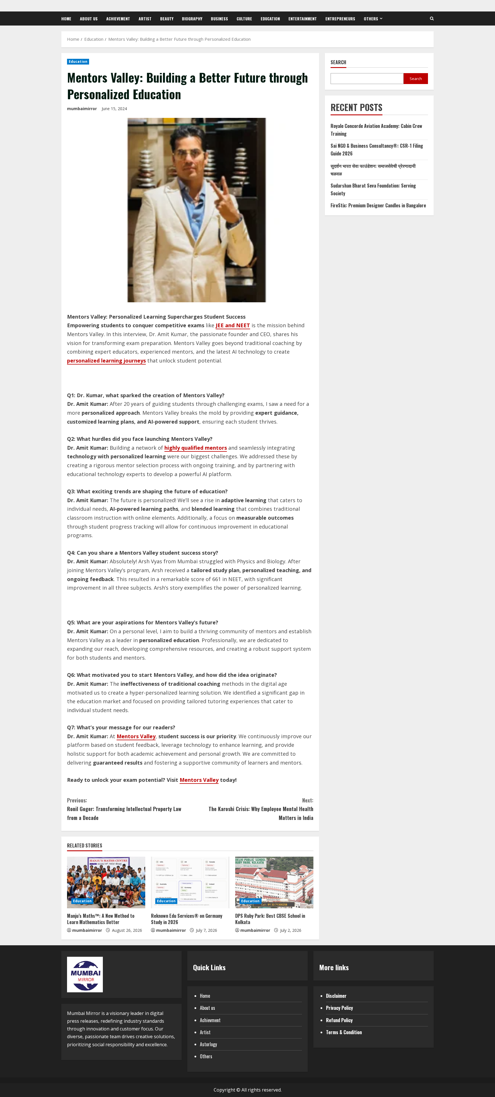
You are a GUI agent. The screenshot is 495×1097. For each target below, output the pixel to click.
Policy (347, 1007)
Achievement (118, 18)
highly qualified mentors (195, 447)
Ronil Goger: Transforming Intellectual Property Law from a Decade (124, 808)
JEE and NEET (233, 325)
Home (66, 18)
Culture (244, 18)
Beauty (166, 18)
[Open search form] (432, 18)
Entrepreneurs (340, 18)
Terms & (334, 1032)
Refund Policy (339, 1020)
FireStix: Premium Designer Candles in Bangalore (378, 205)
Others (371, 18)
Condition (352, 1032)
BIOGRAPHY (192, 18)
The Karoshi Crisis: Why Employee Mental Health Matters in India (261, 808)
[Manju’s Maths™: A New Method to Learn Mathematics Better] (106, 882)
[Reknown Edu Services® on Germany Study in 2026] (190, 882)
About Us (89, 18)
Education (270, 18)
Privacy (333, 1007)
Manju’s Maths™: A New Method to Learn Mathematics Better (100, 918)
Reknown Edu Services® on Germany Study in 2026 (186, 918)
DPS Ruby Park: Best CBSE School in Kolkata (270, 918)
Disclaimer (336, 995)
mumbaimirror (82, 108)
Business (219, 18)
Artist (145, 18)
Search (338, 62)
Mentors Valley (136, 736)
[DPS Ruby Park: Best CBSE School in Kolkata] (274, 882)
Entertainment (302, 18)
